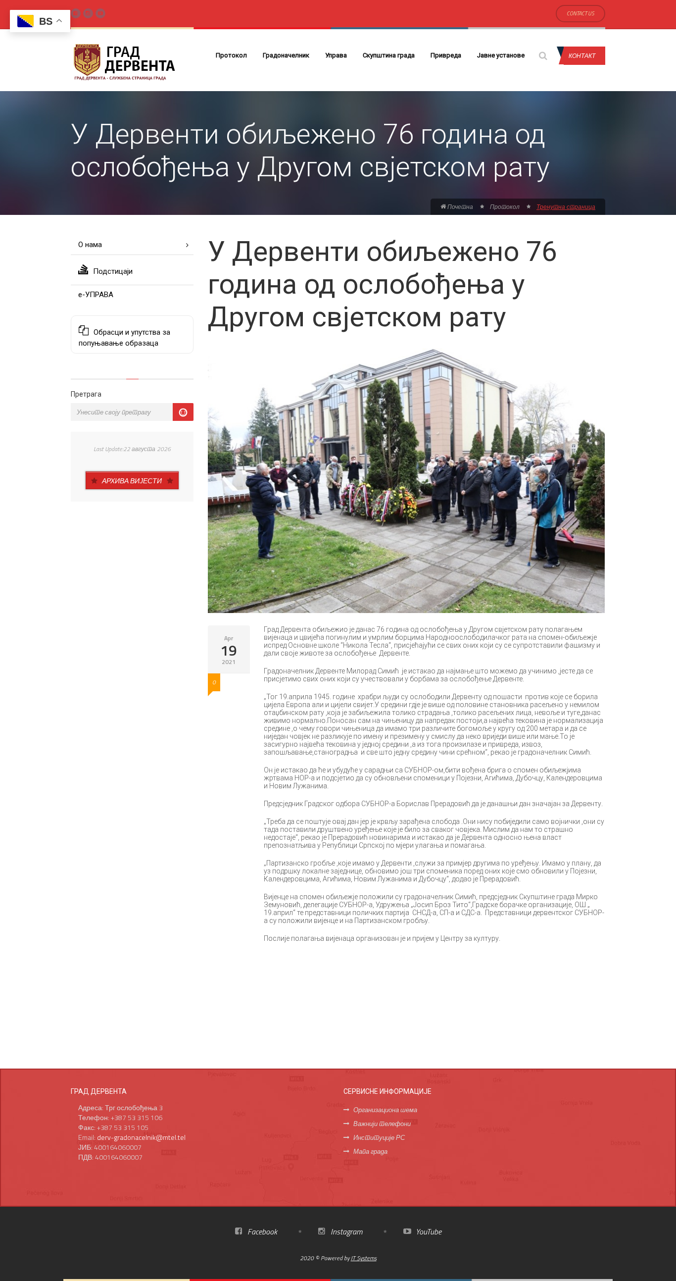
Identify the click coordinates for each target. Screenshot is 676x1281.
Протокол (231, 55)
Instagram (345, 1231)
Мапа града (370, 1151)
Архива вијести (132, 480)
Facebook (261, 1231)
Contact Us (580, 13)
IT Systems (364, 1258)
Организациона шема (385, 1110)
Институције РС (379, 1137)
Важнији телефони (382, 1123)
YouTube (427, 1231)
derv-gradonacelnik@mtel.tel (141, 1137)
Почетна (459, 206)
